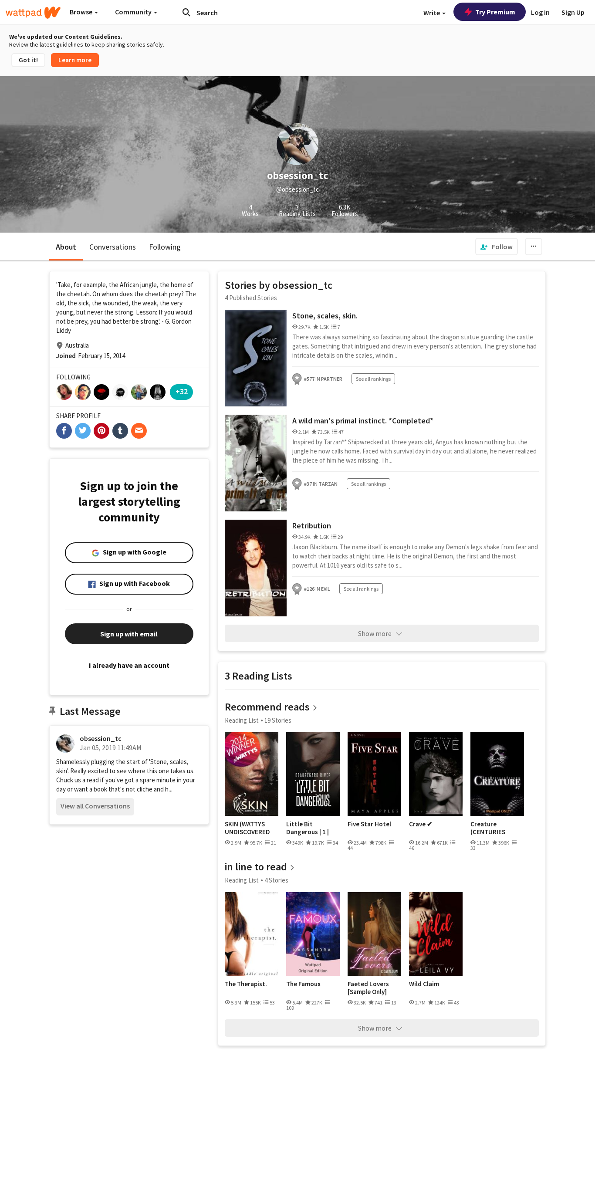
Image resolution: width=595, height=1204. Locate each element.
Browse (82, 11)
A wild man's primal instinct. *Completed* (362, 421)
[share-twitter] (83, 431)
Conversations (112, 247)
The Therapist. (246, 984)
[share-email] (139, 431)
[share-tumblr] (120, 431)
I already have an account (129, 665)
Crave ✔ (421, 824)
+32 (182, 391)
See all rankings (373, 378)
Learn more (74, 60)
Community (134, 11)
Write (432, 12)
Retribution (311, 526)
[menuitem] (496, 246)
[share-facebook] (64, 431)
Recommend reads (267, 707)
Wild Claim (424, 984)
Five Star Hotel (369, 824)
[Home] (33, 12)
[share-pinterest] (101, 431)
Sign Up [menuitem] (573, 12)
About (66, 247)
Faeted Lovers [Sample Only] (368, 987)
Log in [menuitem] (540, 12)
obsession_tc (101, 738)
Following (165, 247)
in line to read (256, 866)
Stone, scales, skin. (325, 316)
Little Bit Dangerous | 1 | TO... (307, 827)
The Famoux (303, 984)
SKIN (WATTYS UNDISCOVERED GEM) (247, 827)
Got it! (28, 60)
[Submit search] (186, 12)
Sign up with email (129, 633)
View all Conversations (95, 806)
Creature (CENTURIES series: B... (487, 827)
